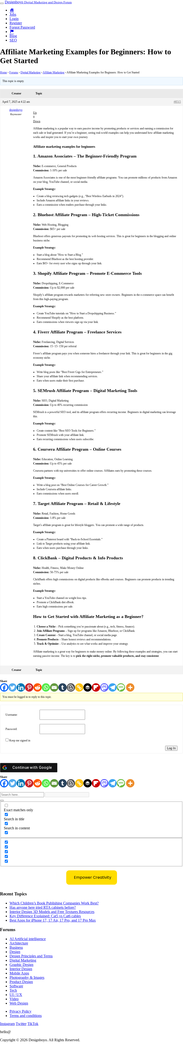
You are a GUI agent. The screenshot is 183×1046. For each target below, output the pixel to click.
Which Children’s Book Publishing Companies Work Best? (54, 903)
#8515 (177, 101)
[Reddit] (37, 687)
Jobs (13, 14)
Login (14, 19)
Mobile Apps (19, 973)
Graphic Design (21, 965)
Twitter (21, 1024)
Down (36, 121)
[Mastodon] (104, 687)
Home (3, 72)
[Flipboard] (96, 687)
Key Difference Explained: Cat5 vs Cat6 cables (45, 916)
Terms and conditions (26, 1016)
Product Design (21, 982)
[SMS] (121, 687)
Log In (171, 748)
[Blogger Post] (71, 687)
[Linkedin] (21, 687)
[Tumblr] (62, 687)
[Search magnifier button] (2, 800)
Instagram (7, 1024)
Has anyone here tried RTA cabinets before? (43, 907)
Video (14, 999)
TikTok (32, 1024)
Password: (11, 729)
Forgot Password (22, 27)
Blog (13, 36)
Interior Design (21, 969)
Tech (13, 990)
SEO (13, 40)
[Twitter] (12, 687)
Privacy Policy (20, 1011)
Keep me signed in (19, 740)
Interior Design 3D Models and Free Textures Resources (52, 912)
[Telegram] (112, 687)
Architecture (19, 943)
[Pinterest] (29, 687)
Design (15, 952)
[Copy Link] (79, 687)
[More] (130, 687)
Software (16, 986)
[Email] (54, 687)
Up (35, 112)
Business (16, 947)
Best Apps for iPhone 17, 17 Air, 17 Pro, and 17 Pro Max (53, 920)
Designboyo (38, 2)
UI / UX (16, 995)
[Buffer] (87, 687)
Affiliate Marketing (53, 72)
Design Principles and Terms (31, 956)
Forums (13, 72)
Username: (11, 714)
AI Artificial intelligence (28, 939)
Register (16, 23)
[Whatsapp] (46, 687)
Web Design (19, 1003)
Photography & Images (27, 977)
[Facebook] (4, 687)
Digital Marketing (30, 72)
